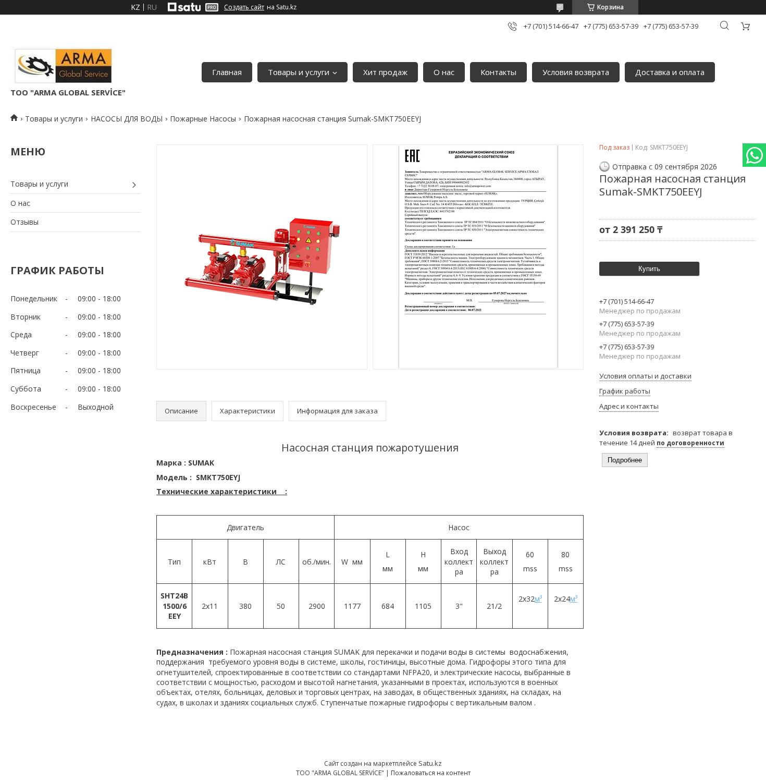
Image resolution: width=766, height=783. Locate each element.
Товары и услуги (298, 72)
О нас (444, 72)
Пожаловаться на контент (431, 772)
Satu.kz (430, 763)
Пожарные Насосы (203, 119)
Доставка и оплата (670, 72)
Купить (649, 269)
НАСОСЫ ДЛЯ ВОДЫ (127, 119)
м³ (538, 599)
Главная (227, 72)
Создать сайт (244, 7)
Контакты (498, 72)
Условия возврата (575, 72)
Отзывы (24, 222)
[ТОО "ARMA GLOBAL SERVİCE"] (62, 67)
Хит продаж (385, 72)
